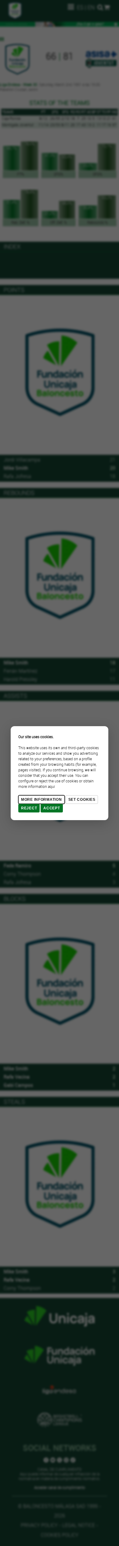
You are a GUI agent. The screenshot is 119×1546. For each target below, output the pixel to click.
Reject (29, 808)
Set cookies (82, 799)
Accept (51, 808)
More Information (41, 799)
